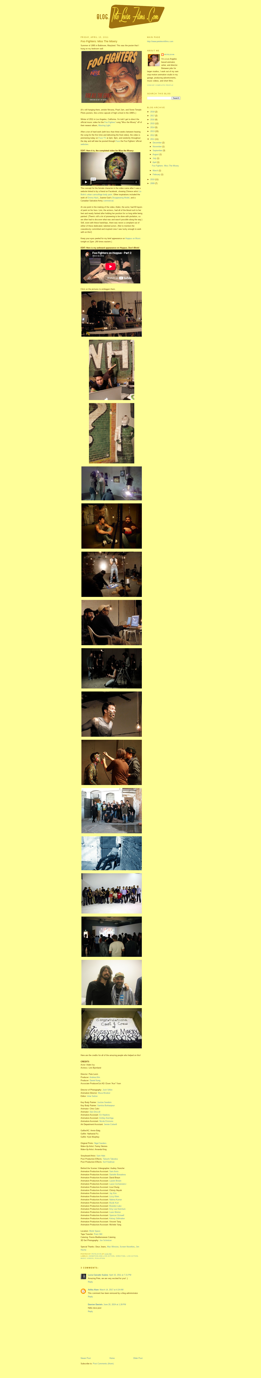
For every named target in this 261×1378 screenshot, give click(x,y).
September (158, 150)
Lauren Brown (115, 1181)
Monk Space (94, 1231)
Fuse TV (102, 138)
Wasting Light (104, 125)
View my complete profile (160, 85)
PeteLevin (169, 54)
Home (112, 1358)
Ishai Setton (92, 1096)
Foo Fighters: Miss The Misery (165, 166)
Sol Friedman (108, 1162)
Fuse (118, 141)
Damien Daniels (95, 1304)
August (156, 154)
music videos (87, 1258)
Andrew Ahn (95, 1077)
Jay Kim (113, 1193)
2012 (152, 135)
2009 (152, 183)
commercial (108, 201)
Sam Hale (101, 1156)
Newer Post (86, 1358)
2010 (152, 179)
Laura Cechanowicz (117, 1184)
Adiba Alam (93, 1290)
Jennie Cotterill (110, 1124)
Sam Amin (113, 1171)
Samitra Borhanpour (106, 1105)
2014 (152, 127)
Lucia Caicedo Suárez (98, 1275)
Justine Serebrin (104, 1102)
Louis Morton (115, 1212)
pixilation (100, 1258)
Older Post (138, 1358)
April (155, 162)
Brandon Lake (115, 1206)
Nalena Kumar (115, 1199)
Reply (90, 1282)
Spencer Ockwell (116, 1215)
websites (84, 144)
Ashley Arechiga (106, 1118)
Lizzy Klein (114, 1196)
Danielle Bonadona (117, 1174)
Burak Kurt (114, 1203)
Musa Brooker (104, 1093)
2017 (152, 115)
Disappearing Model (120, 198)
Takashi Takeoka (110, 1159)
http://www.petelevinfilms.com (160, 41)
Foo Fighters (109, 122)
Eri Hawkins (104, 1115)
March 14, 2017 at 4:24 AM (111, 1290)
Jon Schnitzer (106, 1240)
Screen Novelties (127, 1247)
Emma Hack (93, 198)
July (155, 158)
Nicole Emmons (106, 1121)
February (157, 174)
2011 (152, 139)
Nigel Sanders (100, 1143)
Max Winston (113, 1247)
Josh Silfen (107, 1090)
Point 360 (98, 1234)
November (157, 146)
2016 (152, 119)
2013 (152, 131)
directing (121, 1256)
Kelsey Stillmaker (117, 1218)
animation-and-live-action (101, 1256)
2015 (152, 123)
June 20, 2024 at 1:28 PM (114, 1304)
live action (132, 1256)
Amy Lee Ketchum (117, 1209)
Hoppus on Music (133, 238)
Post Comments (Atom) (103, 1363)
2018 (152, 112)
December (157, 142)
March (156, 170)
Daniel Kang (95, 1080)
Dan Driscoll (95, 1112)
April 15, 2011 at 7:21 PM (120, 1275)
